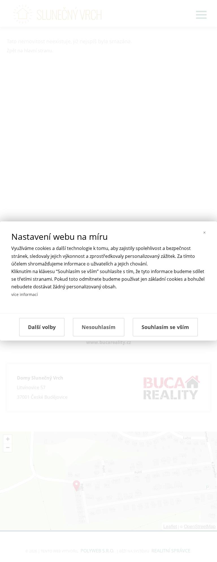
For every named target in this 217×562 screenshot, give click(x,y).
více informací (24, 294)
